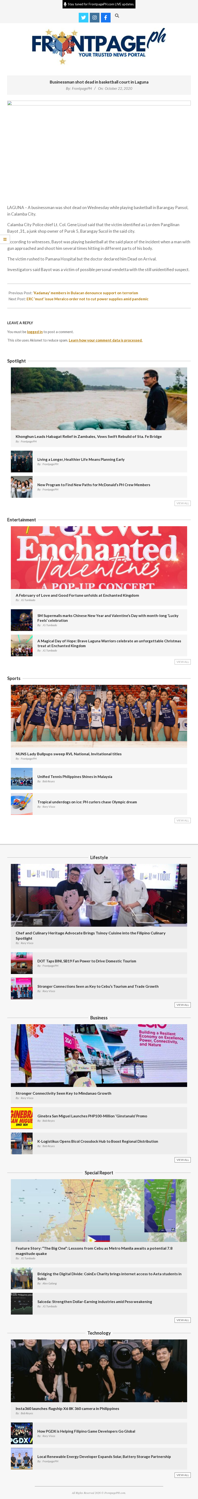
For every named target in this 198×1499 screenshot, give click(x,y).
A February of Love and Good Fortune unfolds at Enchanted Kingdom (77, 595)
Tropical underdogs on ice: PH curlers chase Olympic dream (87, 802)
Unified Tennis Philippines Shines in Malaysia (74, 776)
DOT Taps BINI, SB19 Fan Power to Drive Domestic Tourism (86, 961)
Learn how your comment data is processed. (105, 340)
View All (183, 503)
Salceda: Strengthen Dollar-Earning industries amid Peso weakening (94, 1301)
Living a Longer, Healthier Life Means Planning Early (81, 459)
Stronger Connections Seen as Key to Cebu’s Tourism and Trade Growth (98, 986)
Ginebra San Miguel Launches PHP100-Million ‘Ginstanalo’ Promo (92, 1116)
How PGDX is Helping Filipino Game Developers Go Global (86, 1431)
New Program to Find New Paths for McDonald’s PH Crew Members (93, 485)
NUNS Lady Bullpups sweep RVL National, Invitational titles (69, 753)
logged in (35, 331)
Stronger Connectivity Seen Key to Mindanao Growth (63, 1093)
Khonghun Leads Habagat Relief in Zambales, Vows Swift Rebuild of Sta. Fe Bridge (89, 436)
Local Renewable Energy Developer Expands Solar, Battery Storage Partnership (104, 1456)
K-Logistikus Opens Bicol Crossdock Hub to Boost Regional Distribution (97, 1141)
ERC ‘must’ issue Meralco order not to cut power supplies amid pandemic (87, 299)
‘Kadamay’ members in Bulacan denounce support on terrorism (85, 293)
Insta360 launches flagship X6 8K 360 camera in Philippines (67, 1408)
